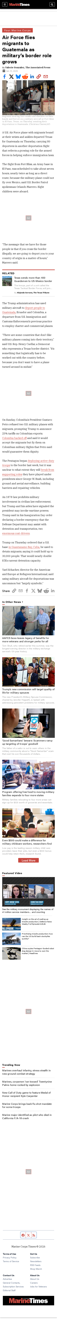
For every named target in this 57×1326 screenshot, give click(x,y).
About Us (34, 1278)
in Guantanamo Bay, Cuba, (24, 547)
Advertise (7, 1278)
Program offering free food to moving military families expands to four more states (28, 793)
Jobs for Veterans (38, 1286)
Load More (28, 860)
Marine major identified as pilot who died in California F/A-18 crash (27, 1116)
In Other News (11, 602)
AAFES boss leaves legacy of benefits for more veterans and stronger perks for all (25, 639)
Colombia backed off (14, 438)
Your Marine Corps (17, 30)
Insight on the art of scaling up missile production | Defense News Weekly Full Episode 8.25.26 (37, 921)
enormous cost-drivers (16, 533)
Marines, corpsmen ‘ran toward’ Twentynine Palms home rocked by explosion (27, 1083)
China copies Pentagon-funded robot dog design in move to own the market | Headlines (38, 951)
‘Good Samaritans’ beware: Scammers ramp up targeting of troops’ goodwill (27, 742)
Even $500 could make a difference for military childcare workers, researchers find (27, 841)
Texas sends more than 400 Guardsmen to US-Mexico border (33, 279)
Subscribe (35, 1257)
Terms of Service (11, 1261)
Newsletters (35, 1261)
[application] (28, 891)
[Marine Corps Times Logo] (19, 4)
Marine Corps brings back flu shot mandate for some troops (27, 1105)
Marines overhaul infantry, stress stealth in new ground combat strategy (26, 1071)
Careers (34, 1282)
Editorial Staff (9, 1290)
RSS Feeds (35, 1265)
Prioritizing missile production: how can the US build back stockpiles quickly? (37, 936)
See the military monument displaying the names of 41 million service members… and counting (27, 910)
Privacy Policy (9, 1257)
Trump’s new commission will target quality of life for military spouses (28, 690)
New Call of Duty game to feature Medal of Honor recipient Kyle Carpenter (26, 1094)
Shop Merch (36, 1268)
